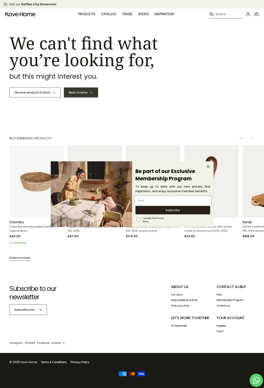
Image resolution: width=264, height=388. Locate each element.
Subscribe (173, 210)
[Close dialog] (208, 166)
